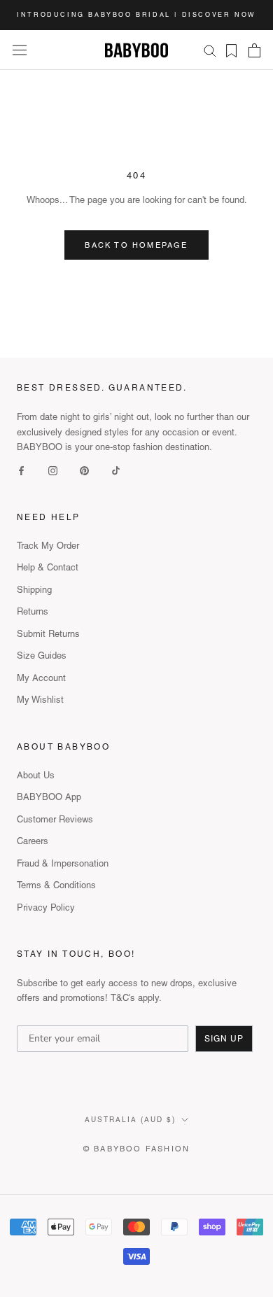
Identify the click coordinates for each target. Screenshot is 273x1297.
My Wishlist (40, 699)
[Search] (210, 50)
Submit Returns (48, 634)
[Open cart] (254, 50)
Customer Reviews (55, 819)
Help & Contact (47, 567)
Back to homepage (136, 245)
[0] (227, 50)
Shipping (34, 589)
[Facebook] (21, 469)
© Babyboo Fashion (136, 1148)
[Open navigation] (20, 50)
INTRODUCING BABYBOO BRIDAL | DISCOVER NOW (136, 14)
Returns (32, 611)
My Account (41, 678)
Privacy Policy (46, 907)
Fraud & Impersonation (62, 863)
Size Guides (41, 655)
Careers (32, 841)
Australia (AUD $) (130, 1119)
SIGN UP (224, 1039)
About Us (36, 775)
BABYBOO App (49, 797)
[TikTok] (115, 469)
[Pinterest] (84, 469)
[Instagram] (52, 469)
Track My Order (48, 545)
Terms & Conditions (56, 885)
